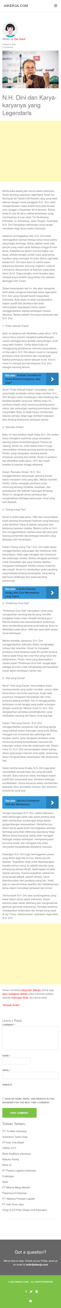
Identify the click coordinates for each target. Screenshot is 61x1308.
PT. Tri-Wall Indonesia (14, 1131)
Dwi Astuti (19, 39)
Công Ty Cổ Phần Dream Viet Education (24, 1210)
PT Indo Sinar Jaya (13, 1204)
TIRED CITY (9, 1148)
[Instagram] (37, 1291)
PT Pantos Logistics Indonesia (19, 1170)
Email (6, 1070)
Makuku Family (10, 1159)
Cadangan (8, 1176)
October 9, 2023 (9, 44)
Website (7, 1084)
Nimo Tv (6, 1165)
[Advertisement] (30, 151)
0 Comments (7, 47)
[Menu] (55, 5)
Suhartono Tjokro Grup (15, 1137)
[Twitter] (31, 1291)
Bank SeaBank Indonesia (16, 1153)
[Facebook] (26, 1291)
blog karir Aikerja (31, 990)
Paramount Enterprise (14, 1193)
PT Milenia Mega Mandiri (16, 1187)
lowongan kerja (19, 997)
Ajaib (5, 1182)
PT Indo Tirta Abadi (13, 1142)
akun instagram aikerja (15, 994)
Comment (8, 1025)
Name (6, 1055)
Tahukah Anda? (11, 1005)
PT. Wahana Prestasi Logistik (18, 1198)
